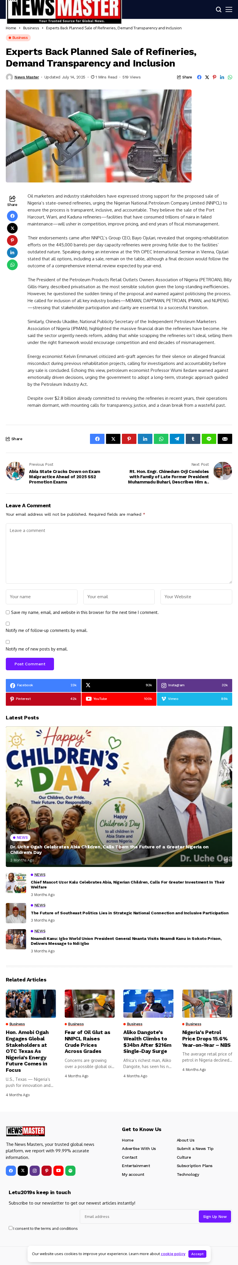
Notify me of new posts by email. (37, 648)
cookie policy (173, 1253)
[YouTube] (58, 1171)
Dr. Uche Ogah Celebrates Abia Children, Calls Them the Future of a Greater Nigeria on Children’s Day (109, 849)
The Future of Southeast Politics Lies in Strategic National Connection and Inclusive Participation (130, 913)
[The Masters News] (25, 1131)
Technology (188, 1174)
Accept (197, 1254)
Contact (129, 1157)
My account (133, 1174)
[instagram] (35, 1171)
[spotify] (70, 1171)
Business (31, 28)
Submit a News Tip (195, 1148)
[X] (23, 1171)
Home (11, 28)
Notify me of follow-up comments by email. (47, 630)
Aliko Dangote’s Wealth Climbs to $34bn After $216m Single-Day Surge (147, 1041)
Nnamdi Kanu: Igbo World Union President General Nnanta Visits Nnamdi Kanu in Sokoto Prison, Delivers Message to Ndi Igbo (126, 941)
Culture (184, 1157)
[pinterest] (47, 1171)
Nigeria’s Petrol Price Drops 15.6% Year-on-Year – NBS (206, 1038)
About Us (185, 1140)
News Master (27, 77)
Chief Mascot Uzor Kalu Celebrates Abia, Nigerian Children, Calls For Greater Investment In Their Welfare (128, 884)
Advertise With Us (139, 1148)
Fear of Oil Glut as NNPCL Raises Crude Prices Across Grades (87, 1041)
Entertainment (136, 1165)
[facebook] (11, 1171)
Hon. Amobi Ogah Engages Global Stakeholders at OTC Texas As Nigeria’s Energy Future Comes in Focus (27, 1051)
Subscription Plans (194, 1165)
